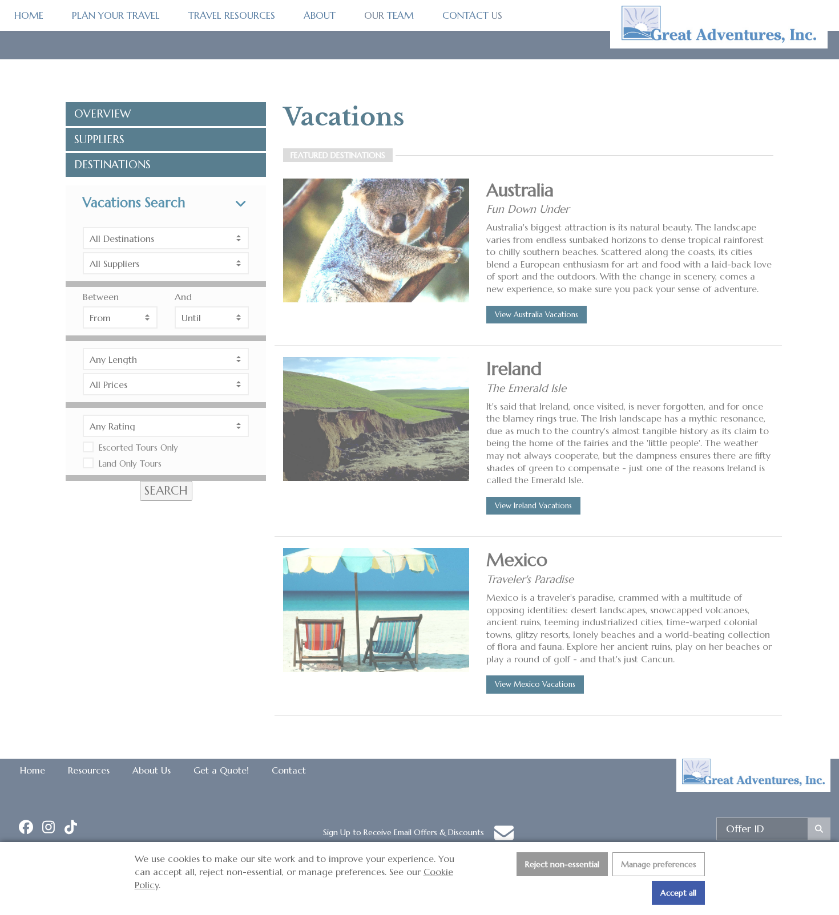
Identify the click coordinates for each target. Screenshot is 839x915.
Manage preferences (658, 864)
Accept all (678, 893)
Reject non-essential (562, 864)
